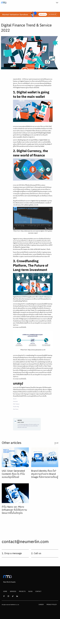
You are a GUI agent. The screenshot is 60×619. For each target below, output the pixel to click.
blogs (30, 591)
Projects (22, 591)
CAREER (41, 605)
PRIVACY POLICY (52, 605)
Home (5, 591)
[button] (57, 2)
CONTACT (38, 591)
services (13, 591)
